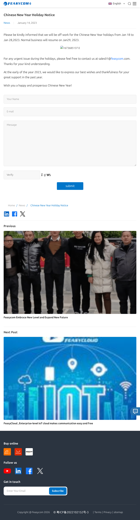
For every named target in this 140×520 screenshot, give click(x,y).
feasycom (117, 58)
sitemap (118, 512)
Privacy (108, 512)
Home (11, 205)
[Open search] (129, 3)
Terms (97, 512)
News (7, 22)
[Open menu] (134, 3)
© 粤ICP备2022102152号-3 (71, 512)
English (117, 3)
